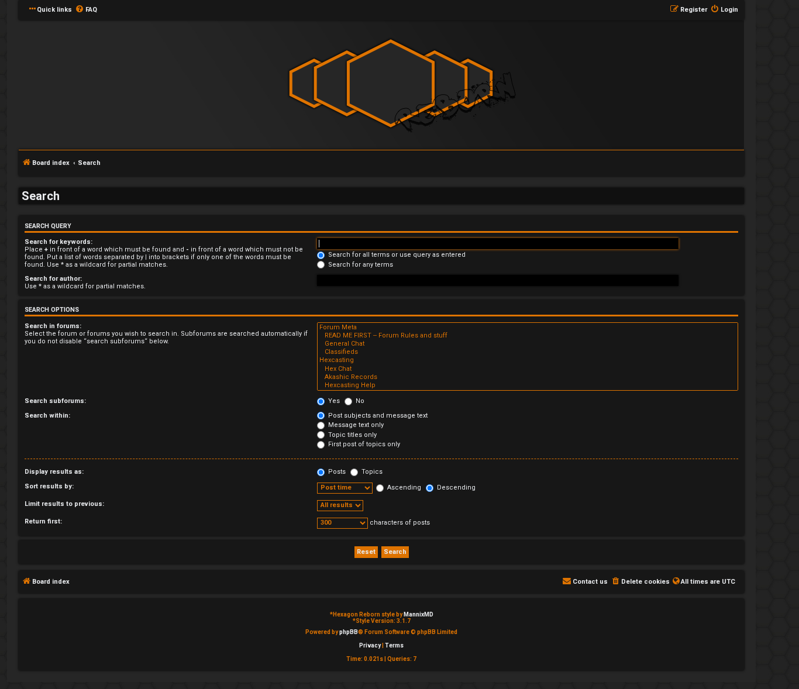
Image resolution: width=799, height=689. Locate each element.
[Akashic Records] (527, 377)
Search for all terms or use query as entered (396, 255)
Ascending (403, 487)
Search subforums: (55, 401)
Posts (336, 472)
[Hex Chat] (527, 369)
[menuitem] (86, 10)
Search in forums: (53, 326)
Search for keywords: (58, 242)
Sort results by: (49, 486)
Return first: (43, 521)
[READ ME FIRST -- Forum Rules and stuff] (527, 336)
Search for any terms (359, 264)
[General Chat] (527, 344)
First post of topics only (363, 444)
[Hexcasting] (527, 360)
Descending (455, 487)
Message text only (355, 425)
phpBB (348, 632)
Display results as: (54, 472)
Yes (333, 401)
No (359, 401)
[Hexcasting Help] (527, 385)
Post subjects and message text (377, 415)
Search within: (47, 415)
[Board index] (391, 84)
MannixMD (418, 614)
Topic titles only (351, 435)
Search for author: (53, 279)
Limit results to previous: (64, 504)
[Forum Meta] (527, 327)
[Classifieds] (527, 352)
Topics (371, 472)
